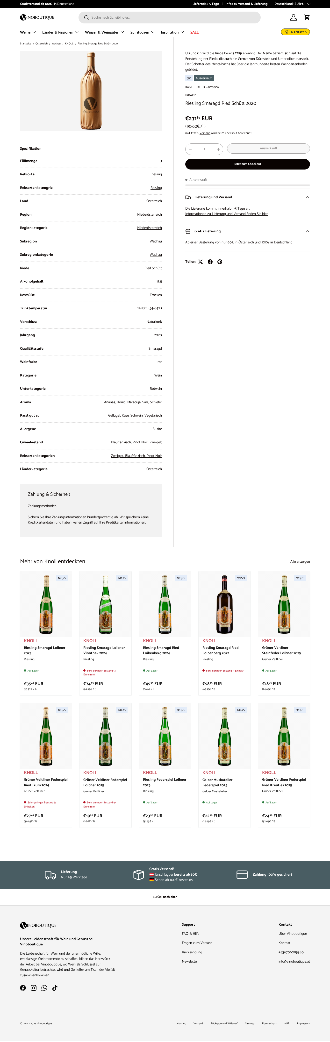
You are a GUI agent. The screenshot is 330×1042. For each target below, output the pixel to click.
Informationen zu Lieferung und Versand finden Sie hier (226, 214)
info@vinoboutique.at (57, 4)
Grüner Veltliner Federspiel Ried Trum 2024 (46, 782)
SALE (194, 32)
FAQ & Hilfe (190, 934)
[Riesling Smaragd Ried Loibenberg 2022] (224, 604)
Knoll (188, 87)
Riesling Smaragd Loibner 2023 (44, 650)
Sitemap (249, 1023)
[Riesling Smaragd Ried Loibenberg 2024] (165, 604)
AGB (286, 1023)
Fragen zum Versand (197, 943)
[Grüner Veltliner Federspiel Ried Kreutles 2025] (284, 736)
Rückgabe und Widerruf (224, 1023)
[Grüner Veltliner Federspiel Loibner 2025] (105, 736)
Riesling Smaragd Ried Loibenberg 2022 (220, 650)
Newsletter (190, 961)
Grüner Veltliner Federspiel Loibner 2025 (105, 782)
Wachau (56, 44)
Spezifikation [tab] (31, 149)
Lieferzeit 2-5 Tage (206, 3)
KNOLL (69, 44)
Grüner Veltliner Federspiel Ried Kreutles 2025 (284, 782)
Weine (25, 32)
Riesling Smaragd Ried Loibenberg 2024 (161, 650)
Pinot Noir (154, 456)
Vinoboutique (44, 1023)
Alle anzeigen (300, 562)
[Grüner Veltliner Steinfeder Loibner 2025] (284, 604)
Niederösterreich (149, 228)
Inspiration (170, 32)
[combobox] (170, 17)
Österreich (42, 44)
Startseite (25, 44)
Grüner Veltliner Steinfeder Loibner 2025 (281, 650)
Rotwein (190, 95)
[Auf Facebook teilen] (210, 262)
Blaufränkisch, (136, 456)
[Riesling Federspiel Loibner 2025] (165, 736)
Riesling (156, 188)
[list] (91, 91)
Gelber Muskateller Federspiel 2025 (217, 782)
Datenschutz (269, 1023)
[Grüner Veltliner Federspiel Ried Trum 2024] (46, 736)
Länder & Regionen (57, 32)
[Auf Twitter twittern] (200, 262)
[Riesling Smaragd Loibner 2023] (46, 604)
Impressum (303, 1023)
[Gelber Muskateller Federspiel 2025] (224, 736)
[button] (307, 17)
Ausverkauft (268, 148)
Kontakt (284, 943)
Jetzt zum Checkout (247, 164)
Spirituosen (139, 32)
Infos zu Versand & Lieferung (247, 3)
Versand (205, 133)
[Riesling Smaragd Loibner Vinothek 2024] (105, 604)
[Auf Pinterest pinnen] (220, 262)
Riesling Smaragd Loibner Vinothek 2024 (104, 650)
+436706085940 (291, 952)
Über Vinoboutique (293, 934)
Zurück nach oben (165, 897)
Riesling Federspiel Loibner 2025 (165, 782)
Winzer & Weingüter (102, 32)
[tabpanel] (91, 315)
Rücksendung (192, 952)
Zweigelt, (118, 456)
